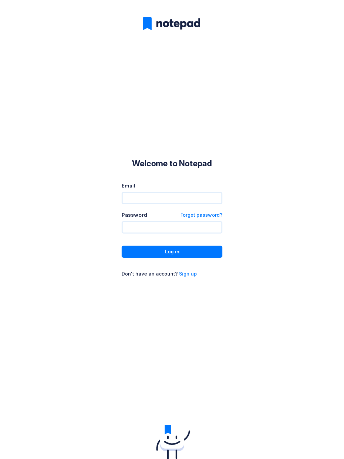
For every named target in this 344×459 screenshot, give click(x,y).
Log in (172, 251)
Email (128, 185)
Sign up (188, 274)
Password (134, 215)
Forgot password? (201, 215)
